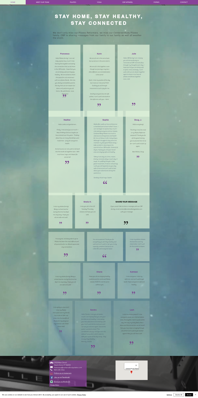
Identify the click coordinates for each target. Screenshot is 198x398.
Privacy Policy (81, 395)
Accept (189, 395)
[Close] (195, 394)
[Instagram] (51, 373)
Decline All (178, 395)
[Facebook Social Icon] (51, 377)
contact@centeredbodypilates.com (131, 209)
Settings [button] (169, 395)
